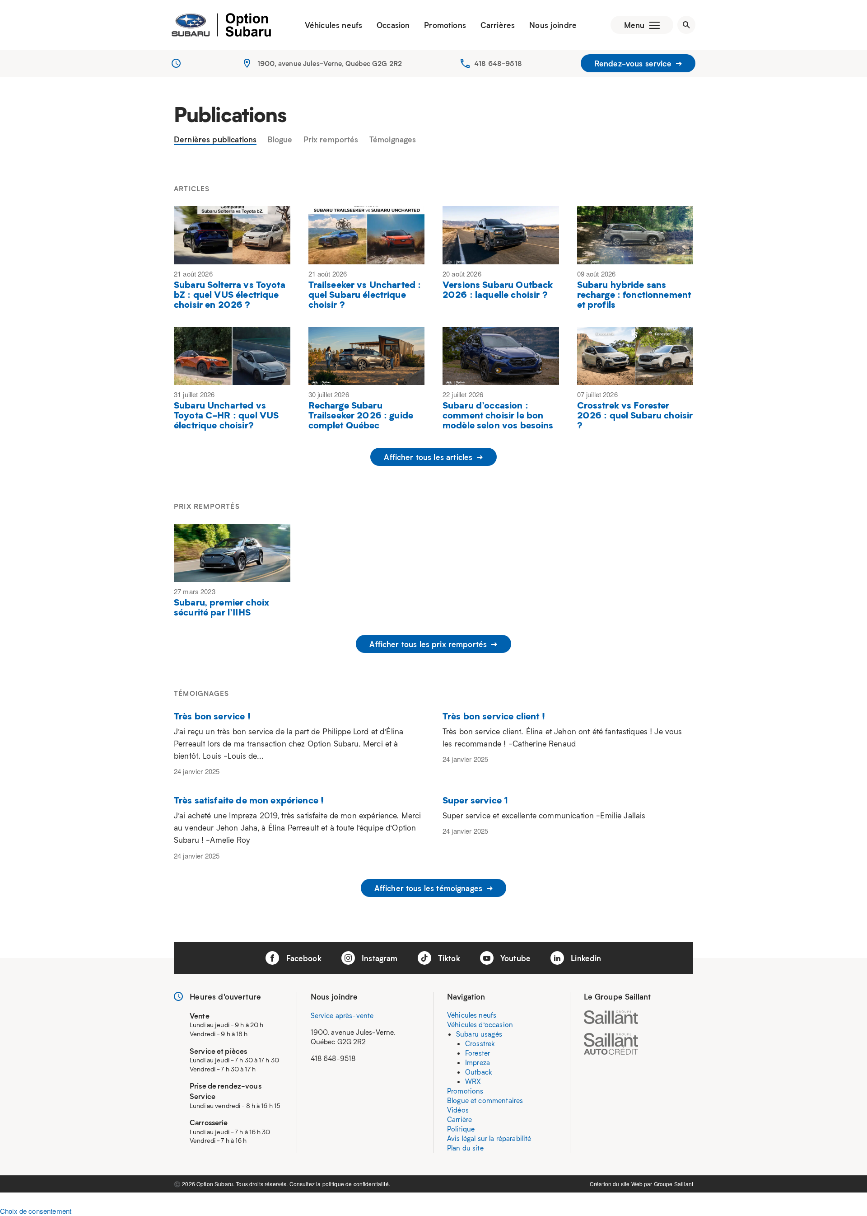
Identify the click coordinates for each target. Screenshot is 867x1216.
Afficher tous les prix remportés (429, 644)
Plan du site (465, 1147)
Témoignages (392, 140)
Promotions (445, 24)
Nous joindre (553, 24)
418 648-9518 (498, 63)
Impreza (477, 1062)
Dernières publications (215, 140)
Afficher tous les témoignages (429, 888)
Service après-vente (342, 1015)
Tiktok (448, 958)
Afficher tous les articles (429, 456)
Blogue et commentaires (485, 1100)
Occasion (393, 24)
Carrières (497, 24)
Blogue (279, 140)
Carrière (459, 1119)
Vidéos (458, 1109)
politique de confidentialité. (356, 1184)
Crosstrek (480, 1043)
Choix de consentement (35, 1211)
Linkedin (585, 958)
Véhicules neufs (333, 24)
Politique (461, 1128)
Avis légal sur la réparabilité (489, 1138)
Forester (477, 1052)
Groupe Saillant (673, 1184)
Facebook (302, 958)
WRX (473, 1081)
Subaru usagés (479, 1033)
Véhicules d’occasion (480, 1024)
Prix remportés (331, 140)
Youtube (514, 958)
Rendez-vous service (634, 63)
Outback (478, 1071)
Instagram (378, 958)
